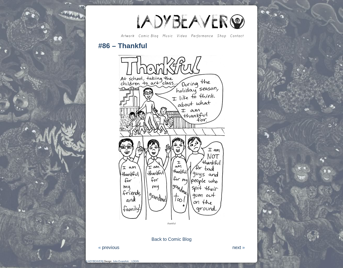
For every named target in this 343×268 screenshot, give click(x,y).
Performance (202, 35)
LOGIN (135, 261)
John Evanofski (121, 261)
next (236, 247)
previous (110, 247)
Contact (237, 35)
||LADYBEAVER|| (94, 261)
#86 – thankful (122, 46)
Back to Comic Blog (171, 239)
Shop (221, 35)
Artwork (128, 35)
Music (168, 35)
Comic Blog (149, 35)
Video (182, 35)
